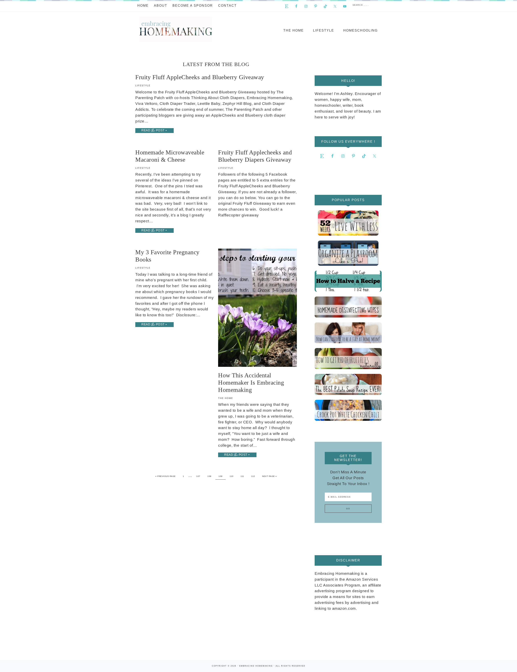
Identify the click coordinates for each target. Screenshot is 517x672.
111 (242, 476)
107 (198, 476)
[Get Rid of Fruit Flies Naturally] (348, 358)
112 (253, 476)
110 (231, 476)
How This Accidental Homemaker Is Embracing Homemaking (251, 382)
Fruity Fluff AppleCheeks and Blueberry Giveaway (199, 77)
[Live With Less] (348, 223)
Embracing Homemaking (175, 29)
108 (209, 476)
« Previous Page (165, 476)
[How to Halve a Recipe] (348, 281)
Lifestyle (142, 85)
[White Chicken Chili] (348, 410)
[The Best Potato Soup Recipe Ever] (348, 384)
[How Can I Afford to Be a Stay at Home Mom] (348, 332)
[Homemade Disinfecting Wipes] (348, 307)
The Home (225, 398)
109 (221, 476)
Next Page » (269, 476)
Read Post (153, 130)
